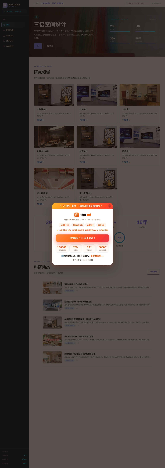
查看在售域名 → (97, 256)
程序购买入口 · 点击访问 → (82, 238)
